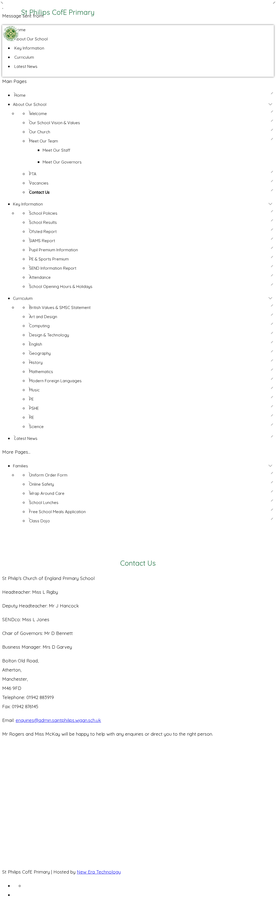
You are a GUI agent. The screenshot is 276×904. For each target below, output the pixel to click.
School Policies (43, 213)
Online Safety (41, 484)
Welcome (38, 113)
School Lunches (43, 502)
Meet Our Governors (62, 162)
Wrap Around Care (46, 493)
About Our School (31, 38)
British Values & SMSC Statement (60, 307)
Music (34, 389)
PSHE (34, 408)
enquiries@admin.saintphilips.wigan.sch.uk (58, 720)
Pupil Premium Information (53, 249)
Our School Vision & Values (54, 122)
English (35, 344)
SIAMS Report (42, 240)
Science (36, 426)
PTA (32, 173)
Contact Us (39, 192)
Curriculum (24, 57)
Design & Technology (49, 335)
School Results (43, 222)
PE (31, 399)
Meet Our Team (43, 141)
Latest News (25, 66)
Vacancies (39, 183)
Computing (39, 325)
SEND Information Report (52, 268)
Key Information (29, 48)
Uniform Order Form (48, 475)
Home (20, 29)
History (36, 362)
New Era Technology (99, 872)
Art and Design (43, 316)
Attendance (40, 277)
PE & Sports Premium (49, 259)
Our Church (39, 131)
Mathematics (41, 371)
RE (31, 417)
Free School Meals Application (57, 511)
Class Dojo (39, 520)
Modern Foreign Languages (55, 380)
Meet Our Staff (56, 150)
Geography (40, 353)
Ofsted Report (43, 231)
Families (20, 465)
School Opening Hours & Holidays (60, 286)
